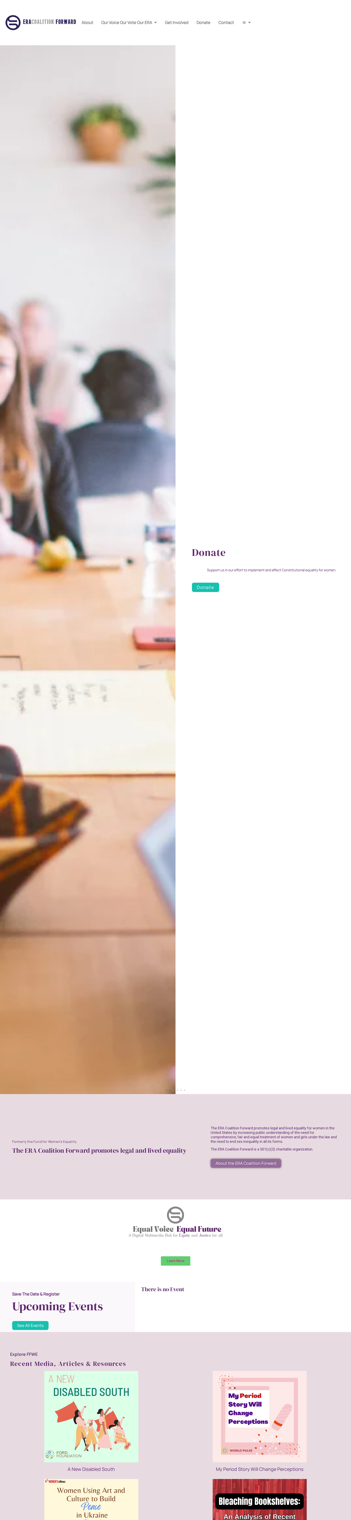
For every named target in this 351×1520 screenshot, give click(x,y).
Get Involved (176, 22)
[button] (166, 1090)
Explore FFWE (24, 1354)
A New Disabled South (91, 1469)
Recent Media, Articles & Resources (68, 1363)
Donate (203, 22)
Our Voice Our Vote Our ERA (126, 22)
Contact (226, 22)
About (87, 22)
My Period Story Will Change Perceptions (259, 1469)
